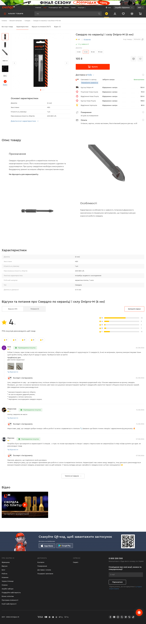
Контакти (40, 562)
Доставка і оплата (44, 570)
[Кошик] (140, 13)
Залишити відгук (134, 309)
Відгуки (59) (12, 309)
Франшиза (5, 562)
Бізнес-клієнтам (8, 596)
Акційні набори (7, 589)
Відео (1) (57, 26)
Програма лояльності (10, 600)
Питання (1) (35, 309)
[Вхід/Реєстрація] (115, 13)
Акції (44, 7)
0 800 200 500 (116, 558)
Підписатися (117, 582)
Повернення (42, 566)
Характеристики (22, 26)
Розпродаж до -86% (55, 7)
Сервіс (73, 7)
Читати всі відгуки (72, 476)
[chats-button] (139, 612)
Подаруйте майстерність (11, 592)
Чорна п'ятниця (7, 581)
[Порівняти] (133, 59)
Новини (5, 585)
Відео (5, 84)
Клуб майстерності (9, 604)
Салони (66, 7)
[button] (66, 63)
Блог (3, 570)
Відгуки (4, 566)
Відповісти (14, 372)
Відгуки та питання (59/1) (41, 26)
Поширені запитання (45, 574)
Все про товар (7, 26)
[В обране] (140, 59)
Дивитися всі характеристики (23, 121)
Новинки (38, 7)
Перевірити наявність (89, 83)
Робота (4, 574)
